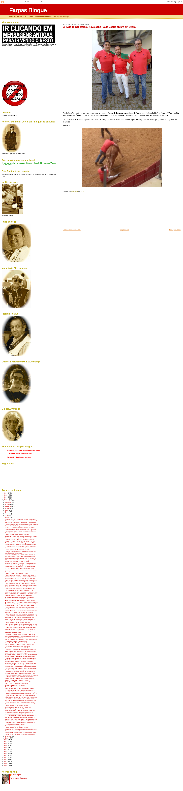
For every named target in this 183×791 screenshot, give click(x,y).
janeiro (7, 738)
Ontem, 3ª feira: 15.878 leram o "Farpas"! (17, 573)
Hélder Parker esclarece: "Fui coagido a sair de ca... (20, 702)
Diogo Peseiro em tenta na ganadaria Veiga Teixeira (20, 583)
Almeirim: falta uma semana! (13, 632)
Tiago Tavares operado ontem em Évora (16, 548)
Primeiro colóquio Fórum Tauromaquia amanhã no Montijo (21, 524)
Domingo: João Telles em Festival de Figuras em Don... (21, 554)
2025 (6, 495)
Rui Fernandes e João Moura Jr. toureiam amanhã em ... (21, 666)
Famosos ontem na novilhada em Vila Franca (18, 648)
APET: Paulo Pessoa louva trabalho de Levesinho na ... (21, 522)
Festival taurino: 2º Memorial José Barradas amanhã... (20, 695)
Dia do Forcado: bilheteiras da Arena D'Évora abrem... (20, 734)
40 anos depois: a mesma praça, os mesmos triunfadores (21, 602)
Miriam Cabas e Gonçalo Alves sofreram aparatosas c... (21, 656)
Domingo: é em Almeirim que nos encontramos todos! (20, 551)
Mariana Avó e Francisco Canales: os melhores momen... (21, 651)
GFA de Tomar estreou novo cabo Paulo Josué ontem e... (21, 639)
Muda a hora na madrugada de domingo (16, 683)
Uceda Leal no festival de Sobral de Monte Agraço (19, 620)
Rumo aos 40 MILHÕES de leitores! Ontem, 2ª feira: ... (20, 600)
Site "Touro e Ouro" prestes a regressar (16, 670)
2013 (6, 757)
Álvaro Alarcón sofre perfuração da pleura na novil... (20, 617)
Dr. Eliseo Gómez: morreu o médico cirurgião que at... (20, 568)
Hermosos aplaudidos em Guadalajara (16, 641)
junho (7, 512)
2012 (6, 759)
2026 (6, 493)
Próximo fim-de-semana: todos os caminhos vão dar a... (21, 732)
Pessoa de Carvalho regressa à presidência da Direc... (20, 527)
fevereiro (8, 736)
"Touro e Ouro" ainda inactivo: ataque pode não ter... (20, 531)
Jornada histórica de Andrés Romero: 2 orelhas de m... (20, 629)
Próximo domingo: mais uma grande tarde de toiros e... (21, 607)
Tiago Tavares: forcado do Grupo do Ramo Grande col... (21, 624)
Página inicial (124, 230)
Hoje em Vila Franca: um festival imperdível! (17, 646)
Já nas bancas (9, 571)
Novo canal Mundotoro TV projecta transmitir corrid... (20, 565)
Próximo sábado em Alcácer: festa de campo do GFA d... (21, 578)
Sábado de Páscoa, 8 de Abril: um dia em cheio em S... (21, 536)
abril (6, 515)
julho (6, 510)
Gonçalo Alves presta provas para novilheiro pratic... (20, 698)
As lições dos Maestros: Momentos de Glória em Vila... (20, 609)
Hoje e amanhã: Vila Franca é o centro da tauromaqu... (21, 668)
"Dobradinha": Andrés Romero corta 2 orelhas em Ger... (21, 643)
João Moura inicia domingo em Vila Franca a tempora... (21, 697)
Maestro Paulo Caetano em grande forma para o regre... (21, 719)
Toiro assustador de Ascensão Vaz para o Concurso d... (21, 576)
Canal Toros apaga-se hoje (13, 726)
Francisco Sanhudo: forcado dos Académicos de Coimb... (21, 582)
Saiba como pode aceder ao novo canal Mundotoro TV (21, 585)
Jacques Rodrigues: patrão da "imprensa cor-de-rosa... (20, 710)
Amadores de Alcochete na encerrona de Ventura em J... (21, 521)
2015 (6, 754)
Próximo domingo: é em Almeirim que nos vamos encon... (21, 610)
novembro (8, 502)
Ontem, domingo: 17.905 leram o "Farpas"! (17, 622)
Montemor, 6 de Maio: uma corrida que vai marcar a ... (20, 665)
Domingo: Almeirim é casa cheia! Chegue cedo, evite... (20, 519)
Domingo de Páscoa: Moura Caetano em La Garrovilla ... (21, 529)
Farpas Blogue (28, 10)
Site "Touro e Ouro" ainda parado (14, 637)
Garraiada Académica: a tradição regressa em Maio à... (21, 543)
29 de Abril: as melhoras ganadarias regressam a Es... (20, 659)
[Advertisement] (81, 211)
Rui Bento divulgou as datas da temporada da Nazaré (20, 544)
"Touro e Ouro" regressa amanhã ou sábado (18, 709)
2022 (6, 740)
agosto (7, 508)
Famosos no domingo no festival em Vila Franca (19, 598)
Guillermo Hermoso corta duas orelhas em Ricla (18, 595)
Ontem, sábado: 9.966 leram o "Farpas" (16, 653)
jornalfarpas (17, 775)
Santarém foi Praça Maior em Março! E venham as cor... (21, 627)
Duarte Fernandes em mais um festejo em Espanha (20, 722)
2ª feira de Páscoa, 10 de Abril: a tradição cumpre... (20, 690)
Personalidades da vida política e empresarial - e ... (19, 712)
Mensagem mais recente (72, 230)
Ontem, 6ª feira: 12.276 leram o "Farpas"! (17, 680)
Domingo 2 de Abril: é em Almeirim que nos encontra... (20, 663)
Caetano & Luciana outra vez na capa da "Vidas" (19, 676)
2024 (6, 497)
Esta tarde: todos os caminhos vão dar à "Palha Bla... (20, 634)
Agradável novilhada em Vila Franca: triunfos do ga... (20, 658)
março (7, 517)
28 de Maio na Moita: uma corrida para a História (19, 681)
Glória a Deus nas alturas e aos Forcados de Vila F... (20, 619)
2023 (6, 499)
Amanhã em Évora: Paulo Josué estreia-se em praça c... (21, 692)
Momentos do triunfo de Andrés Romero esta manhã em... (21, 636)
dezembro (8, 501)
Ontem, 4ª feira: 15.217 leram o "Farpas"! (17, 727)
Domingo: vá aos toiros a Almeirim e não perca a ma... (20, 563)
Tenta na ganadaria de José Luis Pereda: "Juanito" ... (20, 688)
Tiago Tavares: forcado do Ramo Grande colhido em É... (21, 580)
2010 (6, 763)
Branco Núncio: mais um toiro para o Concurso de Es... (21, 729)
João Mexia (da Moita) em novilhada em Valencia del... (20, 556)
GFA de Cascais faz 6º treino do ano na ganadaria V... (20, 559)
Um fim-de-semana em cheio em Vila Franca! (18, 707)
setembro (8, 506)
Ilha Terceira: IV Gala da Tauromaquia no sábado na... (20, 717)
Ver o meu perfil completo (18, 778)
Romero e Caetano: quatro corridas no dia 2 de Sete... (20, 541)
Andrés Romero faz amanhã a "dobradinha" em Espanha (21, 675)
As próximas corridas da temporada (15, 532)
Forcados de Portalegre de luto (14, 731)
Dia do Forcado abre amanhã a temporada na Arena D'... (21, 693)
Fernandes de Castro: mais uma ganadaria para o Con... (21, 703)
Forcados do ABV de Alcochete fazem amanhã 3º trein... (21, 700)
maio (7, 514)
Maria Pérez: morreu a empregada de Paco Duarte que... (21, 592)
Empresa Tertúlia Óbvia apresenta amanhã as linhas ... (21, 526)
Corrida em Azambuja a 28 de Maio (15, 685)
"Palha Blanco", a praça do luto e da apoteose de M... (20, 566)
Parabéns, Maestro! (10, 687)
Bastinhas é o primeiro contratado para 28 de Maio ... (20, 558)
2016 (6, 752)
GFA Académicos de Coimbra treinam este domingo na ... (21, 715)
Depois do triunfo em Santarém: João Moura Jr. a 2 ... (20, 714)
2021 (6, 742)
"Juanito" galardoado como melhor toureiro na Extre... (20, 673)
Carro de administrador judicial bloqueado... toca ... (19, 537)
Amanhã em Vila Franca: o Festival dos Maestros (19, 661)
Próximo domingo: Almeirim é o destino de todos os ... (20, 575)
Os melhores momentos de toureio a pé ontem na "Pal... (21, 649)
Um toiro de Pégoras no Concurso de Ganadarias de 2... (21, 671)
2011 (6, 761)
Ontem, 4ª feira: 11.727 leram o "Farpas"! (17, 549)
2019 (6, 746)
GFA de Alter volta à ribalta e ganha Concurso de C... (20, 644)
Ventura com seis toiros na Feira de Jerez (17, 561)
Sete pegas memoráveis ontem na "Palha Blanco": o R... (21, 615)
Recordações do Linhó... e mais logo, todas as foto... (20, 605)
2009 (6, 765)
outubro (7, 504)
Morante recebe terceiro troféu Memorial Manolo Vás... (20, 588)
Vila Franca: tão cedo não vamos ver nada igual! (19, 631)
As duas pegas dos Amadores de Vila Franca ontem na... (21, 654)
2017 (6, 750)
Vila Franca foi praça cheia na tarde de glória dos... (19, 612)
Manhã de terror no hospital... (13, 553)
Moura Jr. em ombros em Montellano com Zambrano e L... (21, 626)
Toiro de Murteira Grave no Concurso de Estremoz (19, 720)
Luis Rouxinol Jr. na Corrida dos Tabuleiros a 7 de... (20, 590)
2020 (6, 744)
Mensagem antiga (175, 230)
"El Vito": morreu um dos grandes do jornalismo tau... (20, 678)
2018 (6, 748)
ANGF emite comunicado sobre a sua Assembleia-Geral (21, 593)
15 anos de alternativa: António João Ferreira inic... (19, 597)
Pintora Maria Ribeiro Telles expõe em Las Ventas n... (20, 546)
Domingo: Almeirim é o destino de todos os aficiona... (20, 539)
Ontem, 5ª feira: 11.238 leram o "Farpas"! (17, 534)
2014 (6, 756)
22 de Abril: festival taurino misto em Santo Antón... (19, 587)
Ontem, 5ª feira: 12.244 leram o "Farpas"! (17, 705)
